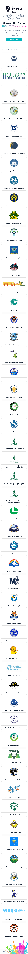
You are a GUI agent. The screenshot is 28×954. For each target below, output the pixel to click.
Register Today (13, 39)
